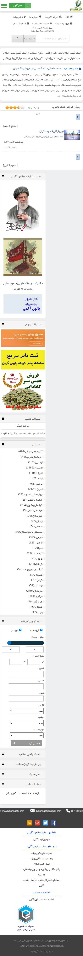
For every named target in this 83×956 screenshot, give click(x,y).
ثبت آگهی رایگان (42, 863)
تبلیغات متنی (33, 419)
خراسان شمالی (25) (32, 510)
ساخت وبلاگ (23, 425)
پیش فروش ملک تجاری (24, 68)
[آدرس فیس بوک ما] (54, 823)
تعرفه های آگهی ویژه (41, 853)
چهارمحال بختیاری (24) (30, 494)
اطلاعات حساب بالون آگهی (41, 899)
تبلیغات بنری (33, 324)
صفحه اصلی (54, 68)
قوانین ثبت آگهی (41, 839)
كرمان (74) (36, 559)
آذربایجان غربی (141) (30, 457)
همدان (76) (36, 607)
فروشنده (34, 630)
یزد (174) (37, 612)
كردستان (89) (34, 553)
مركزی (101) (35, 596)
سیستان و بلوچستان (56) (28, 532)
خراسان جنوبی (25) (32, 500)
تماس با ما (18, 17)
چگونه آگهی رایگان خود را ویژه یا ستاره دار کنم (41, 872)
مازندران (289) (34, 591)
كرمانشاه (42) (35, 564)
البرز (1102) (35, 473)
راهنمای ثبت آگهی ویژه (41, 858)
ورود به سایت (62, 23)
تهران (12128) (34, 489)
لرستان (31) (35, 585)
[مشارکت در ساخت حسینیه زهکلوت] (22, 275)
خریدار (14, 630)
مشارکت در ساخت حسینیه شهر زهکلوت (23, 433)
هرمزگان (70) (35, 601)
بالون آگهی (45, 74)
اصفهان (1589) (34, 467)
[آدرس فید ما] (29, 823)
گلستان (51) (35, 574)
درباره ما (33, 17)
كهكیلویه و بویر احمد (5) (29, 569)
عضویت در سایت (40, 23)
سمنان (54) (36, 526)
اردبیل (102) (35, 462)
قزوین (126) (35, 542)
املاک (42, 68)
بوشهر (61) (36, 484)
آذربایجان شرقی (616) (30, 451)
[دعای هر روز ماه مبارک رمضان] (23, 234)
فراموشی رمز (19, 23)
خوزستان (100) (33, 516)
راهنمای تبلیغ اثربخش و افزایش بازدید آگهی (41, 882)
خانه (67, 17)
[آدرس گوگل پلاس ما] (37, 823)
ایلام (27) (37, 478)
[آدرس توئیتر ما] (45, 823)
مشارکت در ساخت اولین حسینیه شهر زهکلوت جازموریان (23, 285)
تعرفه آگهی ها (51, 17)
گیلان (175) (36, 580)
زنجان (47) (36, 521)
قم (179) (37, 548)
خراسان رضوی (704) (31, 505)
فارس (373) (35, 537)
